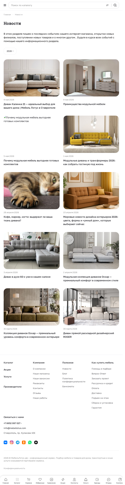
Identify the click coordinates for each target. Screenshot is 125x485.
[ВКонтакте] (5, 442)
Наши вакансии (41, 378)
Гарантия (97, 407)
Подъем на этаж (100, 398)
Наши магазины (41, 373)
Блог (64, 373)
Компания (39, 362)
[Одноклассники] (24, 442)
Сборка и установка (102, 402)
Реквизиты (38, 383)
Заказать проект (100, 378)
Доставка (97, 393)
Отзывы (37, 393)
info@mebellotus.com (15, 428)
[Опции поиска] (107, 5)
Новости (66, 368)
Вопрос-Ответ (99, 373)
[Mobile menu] (5, 5)
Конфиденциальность (14, 468)
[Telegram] (18, 442)
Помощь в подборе (101, 368)
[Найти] (115, 5)
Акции (7, 369)
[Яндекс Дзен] (36, 442)
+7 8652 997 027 (12, 423)
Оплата (95, 388)
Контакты (38, 388)
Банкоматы (68, 386)
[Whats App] (30, 442)
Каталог (8, 362)
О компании (39, 368)
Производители (12, 386)
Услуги (7, 376)
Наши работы (40, 398)
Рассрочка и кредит (102, 383)
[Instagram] (11, 442)
